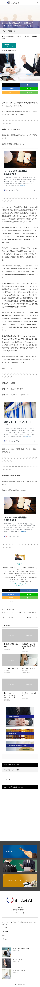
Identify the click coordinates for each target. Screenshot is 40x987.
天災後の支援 (17, 959)
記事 (13, 46)
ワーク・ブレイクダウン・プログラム (10, 923)
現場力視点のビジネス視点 (28, 922)
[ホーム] (2, 36)
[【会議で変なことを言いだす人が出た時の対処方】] (29, 635)
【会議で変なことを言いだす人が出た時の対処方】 (29, 646)
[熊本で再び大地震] (6, 974)
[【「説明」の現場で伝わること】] (11, 635)
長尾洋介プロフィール (20, 583)
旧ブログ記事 (7, 649)
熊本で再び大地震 (19, 970)
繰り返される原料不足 (28, 668)
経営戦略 (34, 612)
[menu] (37, 2)
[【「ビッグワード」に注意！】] (29, 685)
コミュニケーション (9, 612)
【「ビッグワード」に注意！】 (29, 694)
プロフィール (6, 931)
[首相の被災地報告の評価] (6, 952)
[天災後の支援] (6, 963)
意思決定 (29, 612)
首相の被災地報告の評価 (21, 948)
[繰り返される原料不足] (29, 660)
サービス (4, 928)
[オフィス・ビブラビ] (13, 2)
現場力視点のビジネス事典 (11, 770)
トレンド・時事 (8, 46)
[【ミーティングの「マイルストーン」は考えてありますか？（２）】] (11, 685)
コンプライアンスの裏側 (11, 668)
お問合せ (4, 939)
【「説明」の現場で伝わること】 (11, 645)
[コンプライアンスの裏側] (11, 660)
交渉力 (24, 612)
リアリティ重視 (18, 612)
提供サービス (20, 585)
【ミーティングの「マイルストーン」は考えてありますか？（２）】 (11, 695)
